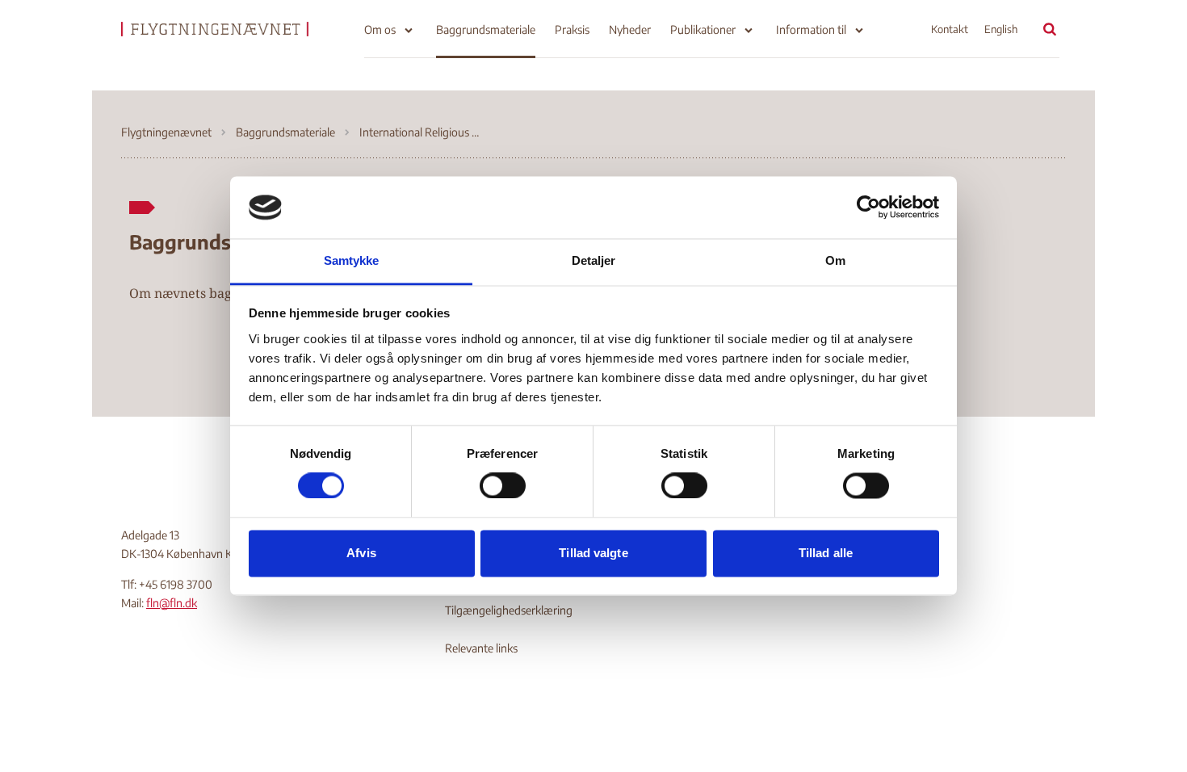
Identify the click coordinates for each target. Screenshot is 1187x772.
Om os (380, 29)
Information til (811, 29)
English (1000, 29)
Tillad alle (826, 553)
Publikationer (703, 29)
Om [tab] (835, 260)
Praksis (572, 29)
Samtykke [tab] (352, 260)
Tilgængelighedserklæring (509, 610)
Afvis (361, 553)
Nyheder (630, 29)
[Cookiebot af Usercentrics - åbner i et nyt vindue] (868, 207)
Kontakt (949, 29)
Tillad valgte (593, 553)
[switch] (503, 486)
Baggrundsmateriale (485, 29)
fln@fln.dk (171, 603)
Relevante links (481, 648)
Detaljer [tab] (594, 260)
